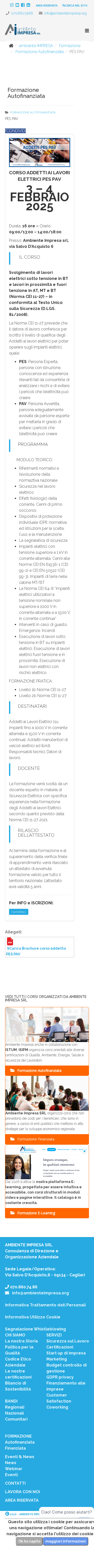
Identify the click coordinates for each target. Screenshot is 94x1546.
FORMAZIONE (18, 1436)
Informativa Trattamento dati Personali (45, 1305)
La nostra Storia (21, 1341)
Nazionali (14, 1413)
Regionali (14, 1407)
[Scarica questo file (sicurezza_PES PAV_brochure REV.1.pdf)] (39, 943)
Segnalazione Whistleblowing (35, 1329)
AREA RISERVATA (46, 5)
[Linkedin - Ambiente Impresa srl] (29, 5)
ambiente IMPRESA (36, 45)
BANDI (11, 1401)
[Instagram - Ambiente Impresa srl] (13, 5)
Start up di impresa (66, 1353)
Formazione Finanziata (35, 1139)
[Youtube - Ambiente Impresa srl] (18, 5)
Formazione (69, 45)
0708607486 (22, 13)
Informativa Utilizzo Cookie (32, 1317)
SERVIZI (54, 1335)
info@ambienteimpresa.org (65, 13)
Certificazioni (59, 1347)
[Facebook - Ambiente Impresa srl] (24, 5)
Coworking (57, 1407)
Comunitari (16, 1419)
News (10, 1462)
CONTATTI (15, 1483)
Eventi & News (19, 1456)
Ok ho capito (29, 1541)
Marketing (56, 1359)
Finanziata (15, 1448)
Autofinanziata (20, 1442)
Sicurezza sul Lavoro (67, 1341)
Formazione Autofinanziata (39, 51)
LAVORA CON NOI (22, 1491)
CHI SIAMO (15, 1335)
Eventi (11, 1474)
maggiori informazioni (65, 1541)
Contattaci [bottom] (19, 912)
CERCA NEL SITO (76, 5)
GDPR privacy (60, 1377)
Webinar (13, 1468)
